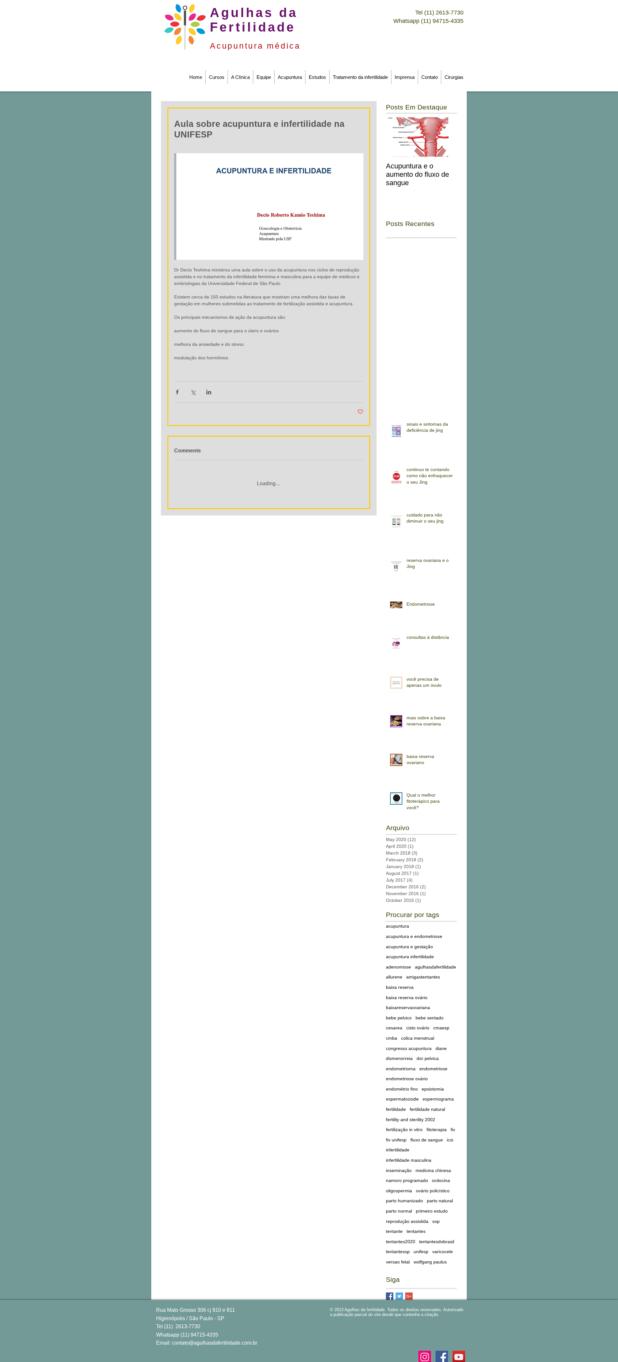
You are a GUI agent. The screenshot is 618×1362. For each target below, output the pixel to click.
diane (441, 1043)
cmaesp (441, 1023)
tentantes (416, 1226)
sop (436, 1216)
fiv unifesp (396, 1135)
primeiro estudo (432, 1206)
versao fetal (398, 1257)
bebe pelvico (399, 1013)
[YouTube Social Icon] (459, 1352)
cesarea (394, 1023)
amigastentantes (423, 972)
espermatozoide (402, 1094)
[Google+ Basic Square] (409, 1291)
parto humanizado (404, 1195)
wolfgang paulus (430, 1257)
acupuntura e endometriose (414, 931)
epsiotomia (433, 1084)
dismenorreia (399, 1053)
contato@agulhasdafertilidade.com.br (214, 1338)
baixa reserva (400, 982)
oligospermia (399, 1185)
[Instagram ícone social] (424, 1352)
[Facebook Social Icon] (441, 1352)
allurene (394, 972)
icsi (450, 1135)
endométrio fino (402, 1084)
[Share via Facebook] (177, 392)
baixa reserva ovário (406, 992)
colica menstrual (417, 1033)
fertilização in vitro (404, 1124)
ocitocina (441, 1175)
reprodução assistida (407, 1216)
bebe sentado (430, 1013)
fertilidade (396, 1104)
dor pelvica (428, 1053)
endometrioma (401, 1063)
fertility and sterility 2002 (410, 1114)
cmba (391, 1033)
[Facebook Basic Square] (389, 1291)
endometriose (433, 1063)
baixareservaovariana (408, 1002)
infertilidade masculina (408, 1155)
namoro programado (407, 1175)
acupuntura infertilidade (410, 951)
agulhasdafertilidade (435, 962)
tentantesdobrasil (436, 1236)
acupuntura (397, 921)
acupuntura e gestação (409, 941)
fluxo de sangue (426, 1135)
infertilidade (397, 1145)
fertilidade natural (427, 1104)
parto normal (399, 1206)
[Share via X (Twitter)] (193, 392)
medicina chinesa (433, 1165)
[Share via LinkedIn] (209, 392)
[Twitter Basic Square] (399, 1291)
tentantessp (398, 1246)
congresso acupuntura (409, 1043)
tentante (394, 1226)
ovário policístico (433, 1185)
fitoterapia (436, 1124)
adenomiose (398, 962)
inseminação (399, 1165)
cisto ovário (417, 1023)
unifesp (421, 1246)
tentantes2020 (400, 1236)
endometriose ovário (407, 1073)
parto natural (440, 1195)
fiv (453, 1124)
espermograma (438, 1094)
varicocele (442, 1246)
